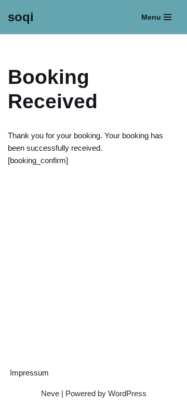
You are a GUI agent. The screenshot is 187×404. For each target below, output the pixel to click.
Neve (50, 393)
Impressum (29, 372)
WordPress (127, 393)
